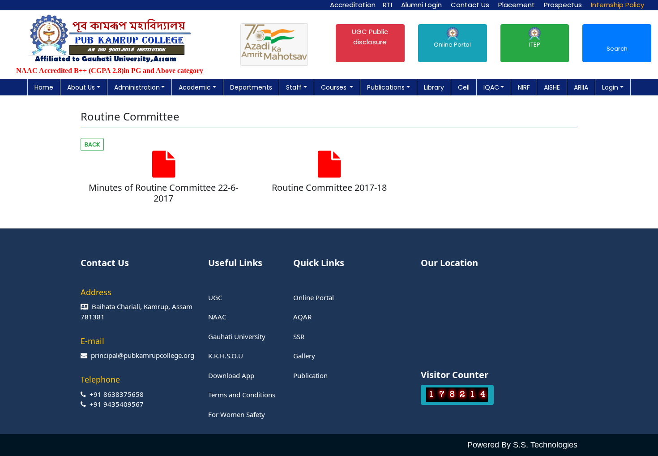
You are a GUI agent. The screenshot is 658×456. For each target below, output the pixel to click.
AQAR (302, 316)
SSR (298, 336)
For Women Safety (236, 414)
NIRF (524, 87)
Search (617, 48)
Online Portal (452, 44)
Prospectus (563, 4)
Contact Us (470, 4)
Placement (516, 4)
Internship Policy (617, 4)
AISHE (552, 87)
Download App (231, 375)
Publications (386, 87)
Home (43, 87)
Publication (310, 375)
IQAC (491, 87)
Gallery (304, 355)
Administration (137, 87)
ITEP (534, 44)
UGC (215, 297)
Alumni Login (421, 4)
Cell (464, 87)
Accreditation (353, 4)
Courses (334, 87)
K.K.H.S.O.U (225, 355)
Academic (195, 87)
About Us (81, 87)
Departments (251, 87)
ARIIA (581, 87)
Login (610, 87)
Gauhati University (236, 336)
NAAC (217, 316)
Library (434, 87)
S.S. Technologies (545, 444)
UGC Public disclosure (370, 37)
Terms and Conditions (241, 394)
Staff (294, 87)
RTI (387, 4)
